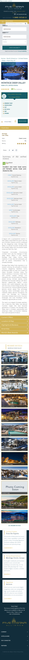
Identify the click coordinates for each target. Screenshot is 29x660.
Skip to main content (6, 1)
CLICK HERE (7, 598)
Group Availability (22, 51)
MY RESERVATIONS (22, 14)
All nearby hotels (14, 525)
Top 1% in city (15, 181)
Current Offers (7, 317)
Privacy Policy (20, 651)
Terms (15, 651)
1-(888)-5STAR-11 (20, 18)
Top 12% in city (14, 175)
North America (12, 58)
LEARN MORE (8, 548)
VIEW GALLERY (9, 64)
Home (3, 58)
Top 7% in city (14, 205)
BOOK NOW (23, 121)
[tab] (14, 128)
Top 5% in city (14, 193)
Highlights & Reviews (9, 325)
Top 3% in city (14, 187)
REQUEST (6, 574)
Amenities (5, 329)
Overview (5, 128)
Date (4, 25)
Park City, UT (11, 60)
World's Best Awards (9, 333)
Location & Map (7, 321)
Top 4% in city (14, 228)
